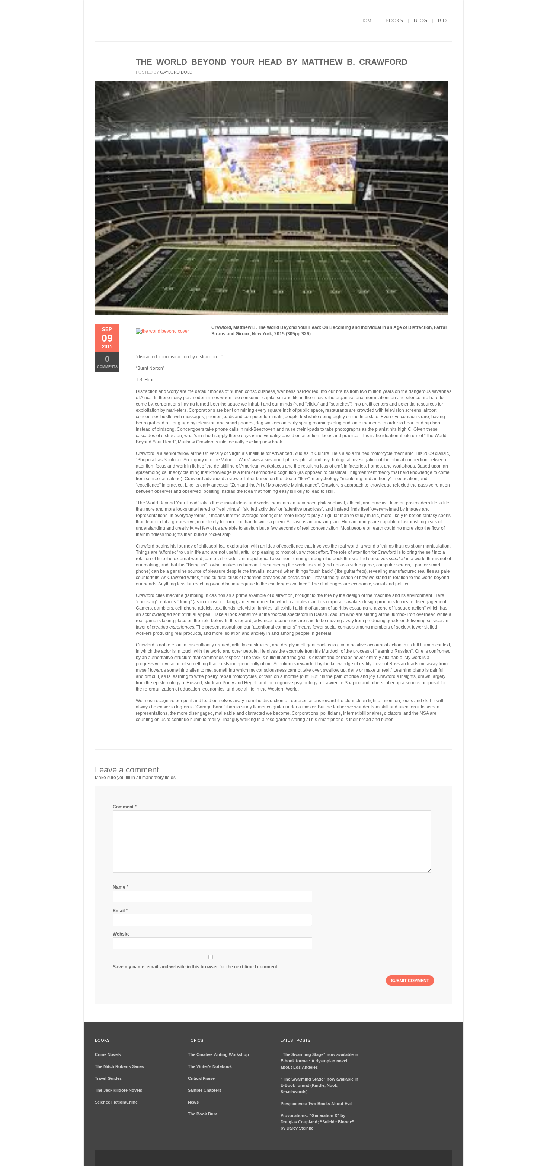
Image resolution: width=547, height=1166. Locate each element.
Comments (107, 361)
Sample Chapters (204, 1090)
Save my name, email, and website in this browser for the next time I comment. (195, 966)
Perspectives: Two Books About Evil (316, 1103)
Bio (442, 20)
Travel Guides (108, 1078)
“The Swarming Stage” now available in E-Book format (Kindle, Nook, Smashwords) (319, 1085)
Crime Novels (108, 1054)
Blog (420, 20)
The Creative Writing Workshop (218, 1054)
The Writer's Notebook (210, 1066)
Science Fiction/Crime (116, 1102)
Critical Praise (201, 1078)
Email (120, 910)
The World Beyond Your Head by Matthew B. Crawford (271, 62)
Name (120, 887)
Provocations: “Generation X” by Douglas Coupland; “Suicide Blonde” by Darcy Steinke (317, 1121)
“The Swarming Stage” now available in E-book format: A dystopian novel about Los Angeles (319, 1060)
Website (121, 934)
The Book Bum (202, 1114)
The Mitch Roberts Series (119, 1066)
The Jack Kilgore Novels (118, 1090)
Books (394, 20)
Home (367, 20)
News (193, 1102)
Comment (125, 807)
